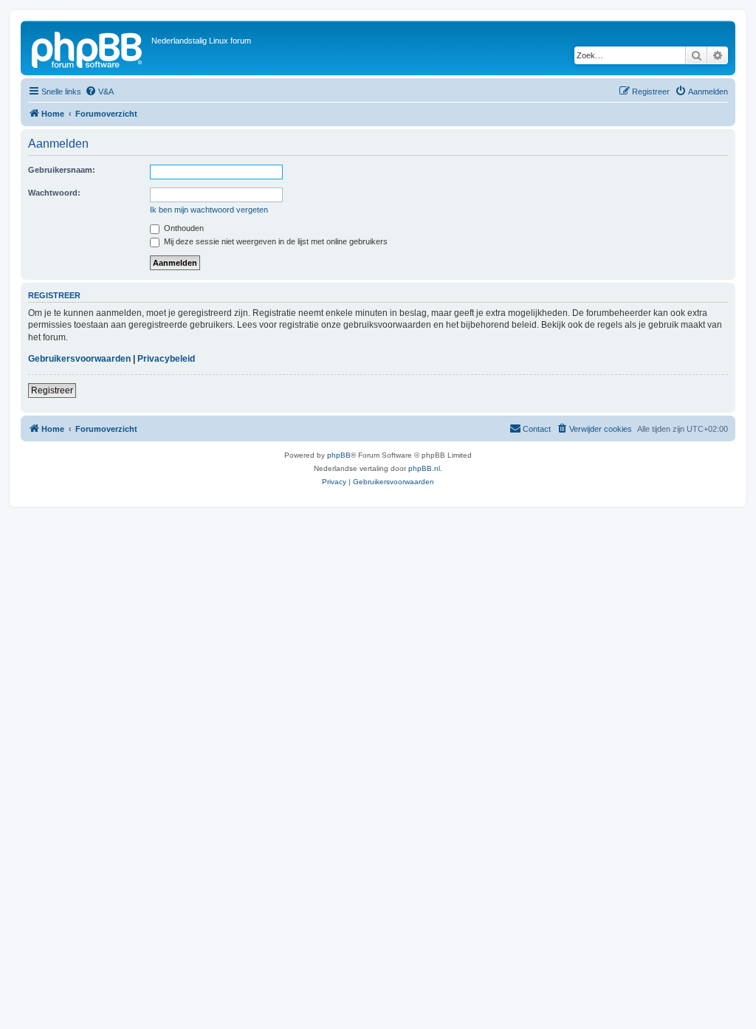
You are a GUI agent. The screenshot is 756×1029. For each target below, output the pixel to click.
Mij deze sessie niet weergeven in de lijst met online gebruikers (275, 241)
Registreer (52, 390)
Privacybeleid (166, 359)
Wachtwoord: (54, 192)
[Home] (87, 48)
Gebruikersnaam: (61, 169)
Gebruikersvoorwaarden (79, 359)
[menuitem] (99, 91)
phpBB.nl (424, 468)
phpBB (339, 455)
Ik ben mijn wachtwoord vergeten (209, 209)
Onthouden (183, 228)
